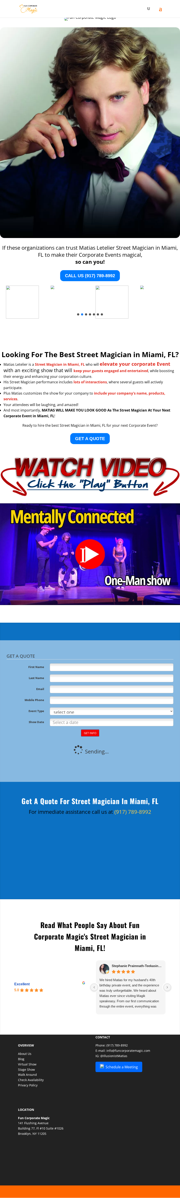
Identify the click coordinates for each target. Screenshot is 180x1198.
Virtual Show (27, 1064)
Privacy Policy (28, 1085)
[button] (78, 314)
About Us (24, 1054)
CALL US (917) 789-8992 (90, 275)
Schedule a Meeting (121, 1067)
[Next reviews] (167, 987)
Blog (21, 1059)
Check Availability (31, 1080)
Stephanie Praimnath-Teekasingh (137, 966)
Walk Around (27, 1074)
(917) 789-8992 (132, 811)
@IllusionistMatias (113, 1056)
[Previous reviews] (94, 987)
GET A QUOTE (90, 438)
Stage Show (26, 1069)
